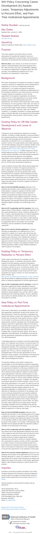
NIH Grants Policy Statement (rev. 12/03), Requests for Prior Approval (18, 149)
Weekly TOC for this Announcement (12, 507)
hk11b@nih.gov (11, 500)
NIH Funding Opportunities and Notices (13, 509)
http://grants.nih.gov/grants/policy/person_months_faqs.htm (20, 277)
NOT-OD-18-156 (6, 38)
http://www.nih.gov (29, 45)
